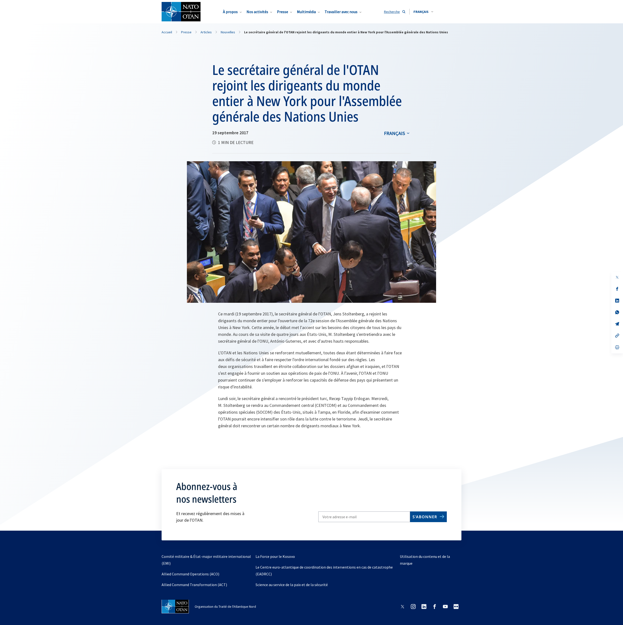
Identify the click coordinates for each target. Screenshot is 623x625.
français (394, 133)
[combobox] (423, 12)
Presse (282, 11)
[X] (617, 277)
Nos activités (257, 11)
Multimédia (306, 11)
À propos (230, 11)
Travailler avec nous (341, 11)
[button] (423, 12)
